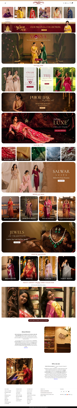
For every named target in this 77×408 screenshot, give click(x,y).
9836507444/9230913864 (45, 390)
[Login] (68, 3)
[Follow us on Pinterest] (66, 391)
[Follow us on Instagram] (64, 391)
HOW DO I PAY (29, 392)
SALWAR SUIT (7, 396)
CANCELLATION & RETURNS (31, 395)
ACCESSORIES (7, 403)
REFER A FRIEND (29, 393)
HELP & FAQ (29, 402)
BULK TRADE (29, 400)
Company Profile (19, 399)
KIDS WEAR (6, 400)
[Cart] (71, 3)
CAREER (28, 403)
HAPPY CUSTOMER (19, 395)
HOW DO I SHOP (29, 390)
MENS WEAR (6, 399)
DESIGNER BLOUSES (8, 395)
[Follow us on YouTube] (68, 391)
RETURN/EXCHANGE (8, 392)
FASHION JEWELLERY (8, 402)
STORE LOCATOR (18, 390)
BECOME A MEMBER (19, 396)
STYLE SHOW (18, 392)
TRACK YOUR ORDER (8, 390)
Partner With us (18, 400)
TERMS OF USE (29, 396)
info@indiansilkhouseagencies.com (46, 392)
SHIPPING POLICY (29, 399)
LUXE (5, 393)
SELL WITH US (18, 393)
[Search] (67, 3)
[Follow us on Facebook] (61, 391)
